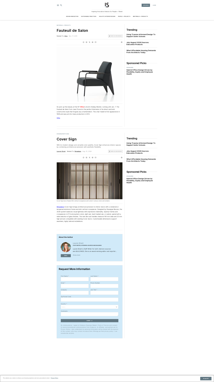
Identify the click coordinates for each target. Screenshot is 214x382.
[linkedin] (86, 42)
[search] (61, 5)
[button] (58, 5)
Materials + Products (140, 16)
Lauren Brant (61, 151)
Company (64, 290)
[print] (121, 42)
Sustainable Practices (88, 16)
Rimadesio (78, 151)
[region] (107, 378)
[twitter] (89, 42)
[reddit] (92, 42)
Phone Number (95, 283)
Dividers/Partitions (63, 134)
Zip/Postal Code (66, 296)
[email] (95, 42)
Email (63, 283)
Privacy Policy (54, 378)
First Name (65, 276)
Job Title (93, 290)
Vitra (65, 36)
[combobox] (89, 307)
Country (64, 304)
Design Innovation (72, 16)
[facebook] (83, 42)
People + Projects (124, 16)
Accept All (205, 378)
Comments (64, 311)
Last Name (94, 276)
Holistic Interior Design (107, 16)
